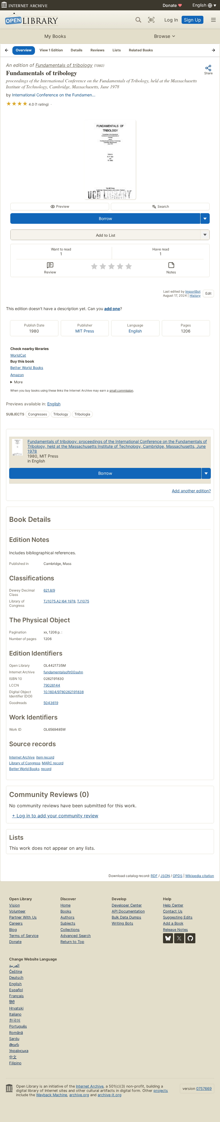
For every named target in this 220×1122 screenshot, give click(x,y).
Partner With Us (23, 917)
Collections (70, 929)
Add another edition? (191, 490)
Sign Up (192, 20)
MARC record (52, 763)
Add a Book (173, 923)
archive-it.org (109, 1095)
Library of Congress (24, 763)
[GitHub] (190, 938)
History (195, 295)
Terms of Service (23, 936)
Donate (172, 5)
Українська (18, 1051)
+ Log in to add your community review (55, 815)
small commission (121, 390)
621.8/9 (49, 590)
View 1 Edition (51, 50)
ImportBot (193, 291)
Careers (16, 923)
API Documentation (128, 911)
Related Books (141, 50)
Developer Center (127, 905)
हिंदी (12, 1002)
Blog (13, 929)
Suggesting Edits (177, 917)
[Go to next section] (213, 50)
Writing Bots (122, 923)
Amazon (17, 375)
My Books (55, 36)
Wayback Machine (51, 1095)
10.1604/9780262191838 (64, 692)
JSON (165, 876)
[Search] (138, 19)
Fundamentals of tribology (64, 65)
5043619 (51, 703)
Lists (117, 50)
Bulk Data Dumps (126, 917)
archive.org (79, 1095)
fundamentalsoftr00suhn (63, 672)
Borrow (105, 218)
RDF (154, 876)
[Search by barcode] (151, 19)
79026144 (52, 685)
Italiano (15, 1014)
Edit (208, 293)
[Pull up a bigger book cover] (110, 198)
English (135, 330)
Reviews (98, 50)
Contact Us (172, 911)
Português (18, 1026)
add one (112, 308)
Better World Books (26, 367)
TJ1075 (83, 601)
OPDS (177, 876)
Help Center (173, 905)
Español (16, 990)
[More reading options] (205, 218)
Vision (14, 905)
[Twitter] (179, 938)
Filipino (15, 1063)
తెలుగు (14, 1045)
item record (45, 757)
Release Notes (175, 929)
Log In (171, 20)
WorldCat (18, 355)
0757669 (204, 1088)
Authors (67, 917)
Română (16, 1032)
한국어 (14, 1020)
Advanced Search (75, 936)
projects (161, 1090)
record (46, 769)
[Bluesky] (168, 938)
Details (76, 50)
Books (65, 911)
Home (65, 905)
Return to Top (72, 942)
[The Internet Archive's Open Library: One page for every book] (30, 20)
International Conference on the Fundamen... (53, 94)
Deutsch (16, 977)
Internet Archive (22, 757)
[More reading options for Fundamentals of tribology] (204, 235)
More (18, 382)
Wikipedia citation (199, 876)
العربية (14, 965)
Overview (24, 50)
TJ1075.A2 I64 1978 (59, 601)
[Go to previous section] (6, 50)
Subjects (67, 923)
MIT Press (84, 330)
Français (16, 996)
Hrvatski (16, 1008)
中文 (13, 1057)
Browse (162, 36)
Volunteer (17, 911)
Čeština (15, 971)
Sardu (14, 1039)
